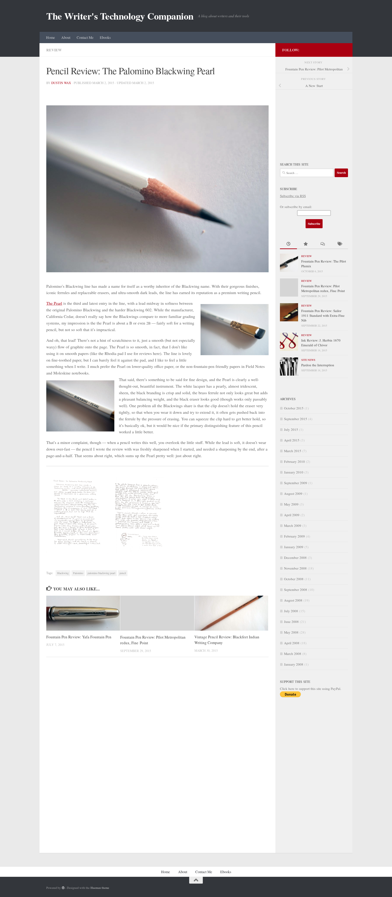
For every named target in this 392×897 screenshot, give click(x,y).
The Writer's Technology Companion (120, 16)
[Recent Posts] (288, 244)
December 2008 (295, 557)
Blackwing (63, 573)
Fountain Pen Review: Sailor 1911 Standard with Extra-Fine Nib (323, 315)
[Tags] (339, 244)
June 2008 (291, 621)
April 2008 (291, 643)
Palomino (78, 573)
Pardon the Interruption (317, 365)
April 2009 (291, 515)
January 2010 (293, 472)
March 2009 (292, 525)
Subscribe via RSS (293, 195)
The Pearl (54, 303)
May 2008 (291, 632)
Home (50, 37)
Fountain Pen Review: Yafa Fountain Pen (78, 637)
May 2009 (291, 504)
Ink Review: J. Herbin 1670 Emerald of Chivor (321, 342)
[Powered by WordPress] (63, 887)
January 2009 (293, 547)
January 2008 (293, 664)
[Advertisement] (314, 122)
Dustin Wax (61, 83)
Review (54, 49)
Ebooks (105, 37)
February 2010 (294, 461)
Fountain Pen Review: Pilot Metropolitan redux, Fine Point (323, 288)
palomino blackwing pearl (101, 573)
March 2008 (292, 653)
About (65, 37)
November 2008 (295, 568)
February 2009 (294, 536)
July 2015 (291, 429)
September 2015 (295, 418)
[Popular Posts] (305, 244)
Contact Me (85, 37)
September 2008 (295, 589)
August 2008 (293, 600)
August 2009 (293, 493)
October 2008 (294, 579)
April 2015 (291, 440)
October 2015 (294, 408)
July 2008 (291, 611)
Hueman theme (100, 888)
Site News (308, 360)
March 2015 (292, 450)
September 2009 (295, 483)
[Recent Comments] (322, 244)
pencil (123, 573)
